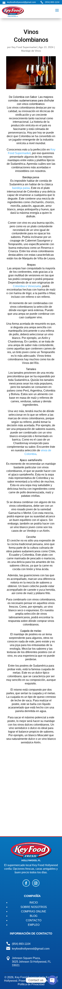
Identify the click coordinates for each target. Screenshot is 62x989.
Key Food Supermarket (24, 47)
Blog (33, 915)
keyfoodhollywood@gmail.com (30, 948)
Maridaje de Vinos (31, 50)
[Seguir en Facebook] (26, 883)
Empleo (33, 924)
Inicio (33, 902)
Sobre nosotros (33, 907)
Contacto (33, 920)
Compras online (33, 911)
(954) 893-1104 (52, 2)
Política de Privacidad (31, 984)
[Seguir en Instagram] (35, 883)
